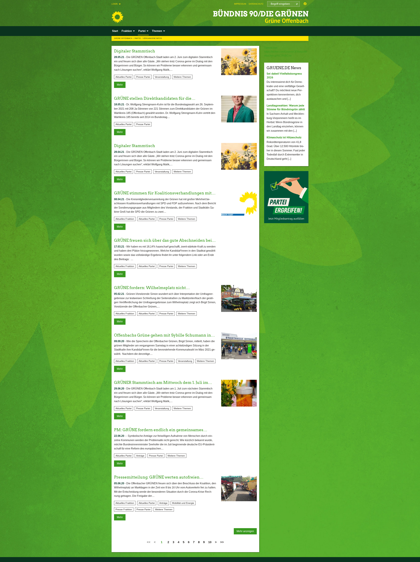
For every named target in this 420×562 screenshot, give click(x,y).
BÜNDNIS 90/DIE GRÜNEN (260, 14)
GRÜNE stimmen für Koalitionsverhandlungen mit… (165, 193)
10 (209, 542)
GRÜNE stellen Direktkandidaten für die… (154, 98)
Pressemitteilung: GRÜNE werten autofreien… (158, 477)
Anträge (140, 455)
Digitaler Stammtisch (134, 51)
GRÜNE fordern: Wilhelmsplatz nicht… (152, 287)
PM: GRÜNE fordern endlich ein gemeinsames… (160, 429)
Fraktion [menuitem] (127, 31)
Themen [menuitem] (157, 31)
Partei (138, 38)
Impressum (240, 4)
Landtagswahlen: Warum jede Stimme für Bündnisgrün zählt (286, 107)
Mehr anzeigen (245, 531)
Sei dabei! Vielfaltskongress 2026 (284, 75)
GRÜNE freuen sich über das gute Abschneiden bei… (165, 240)
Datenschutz (256, 4)
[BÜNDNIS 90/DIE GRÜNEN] (117, 17)
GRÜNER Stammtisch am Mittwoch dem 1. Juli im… (163, 382)
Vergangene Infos (152, 38)
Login (115, 4)
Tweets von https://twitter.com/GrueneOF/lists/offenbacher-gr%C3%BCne (285, 51)
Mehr (120, 84)
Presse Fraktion (124, 509)
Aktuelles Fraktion (125, 219)
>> (222, 542)
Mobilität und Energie (183, 503)
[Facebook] (305, 4)
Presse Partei (143, 77)
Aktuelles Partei (124, 77)
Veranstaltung (162, 77)
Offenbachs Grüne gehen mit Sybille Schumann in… (164, 335)
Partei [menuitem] (142, 31)
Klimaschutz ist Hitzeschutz (284, 137)
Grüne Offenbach (123, 38)
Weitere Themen (182, 77)
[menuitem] (240, 4)
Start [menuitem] (115, 31)
